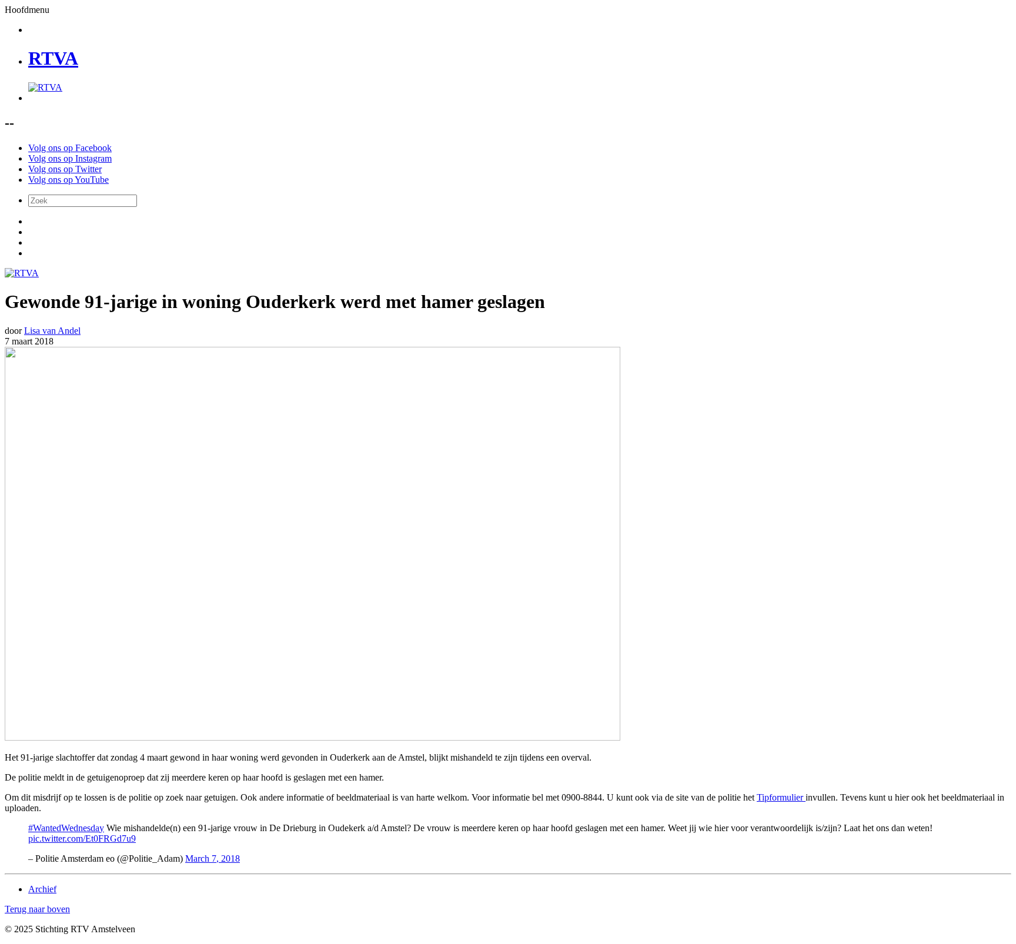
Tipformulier (781, 797)
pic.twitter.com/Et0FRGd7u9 (82, 838)
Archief (42, 889)
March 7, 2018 (212, 858)
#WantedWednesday (66, 828)
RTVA (53, 58)
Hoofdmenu (27, 10)
